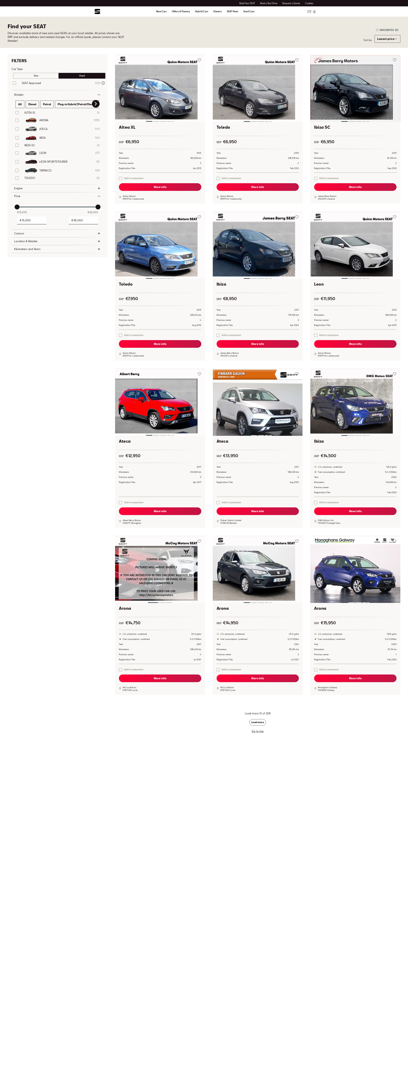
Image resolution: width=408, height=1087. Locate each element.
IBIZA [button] (42, 137)
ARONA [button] (43, 120)
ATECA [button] (43, 128)
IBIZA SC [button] (29, 145)
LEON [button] (42, 152)
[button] (160, 89)
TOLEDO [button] (29, 177)
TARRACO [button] (45, 170)
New (36, 75)
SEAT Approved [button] (31, 83)
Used (82, 75)
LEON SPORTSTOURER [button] (53, 161)
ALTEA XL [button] (29, 112)
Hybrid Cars (201, 11)
